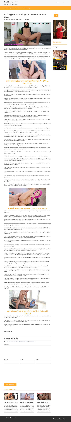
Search (54, 12)
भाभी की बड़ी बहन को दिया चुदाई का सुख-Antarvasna (11, 402)
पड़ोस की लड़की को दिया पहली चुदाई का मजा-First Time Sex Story (27, 82)
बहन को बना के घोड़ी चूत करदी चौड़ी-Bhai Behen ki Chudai (27, 402)
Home (5, 8)
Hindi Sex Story (62, 418)
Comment (6, 344)
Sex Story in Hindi (11, 2)
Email (21, 359)
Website (38, 359)
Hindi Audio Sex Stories (61, 3)
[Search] (56, 15)
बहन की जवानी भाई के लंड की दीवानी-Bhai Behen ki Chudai (27, 312)
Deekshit (8, 19)
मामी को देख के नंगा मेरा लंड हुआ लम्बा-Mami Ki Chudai (44, 402)
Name (6, 359)
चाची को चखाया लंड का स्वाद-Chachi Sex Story (27, 208)
